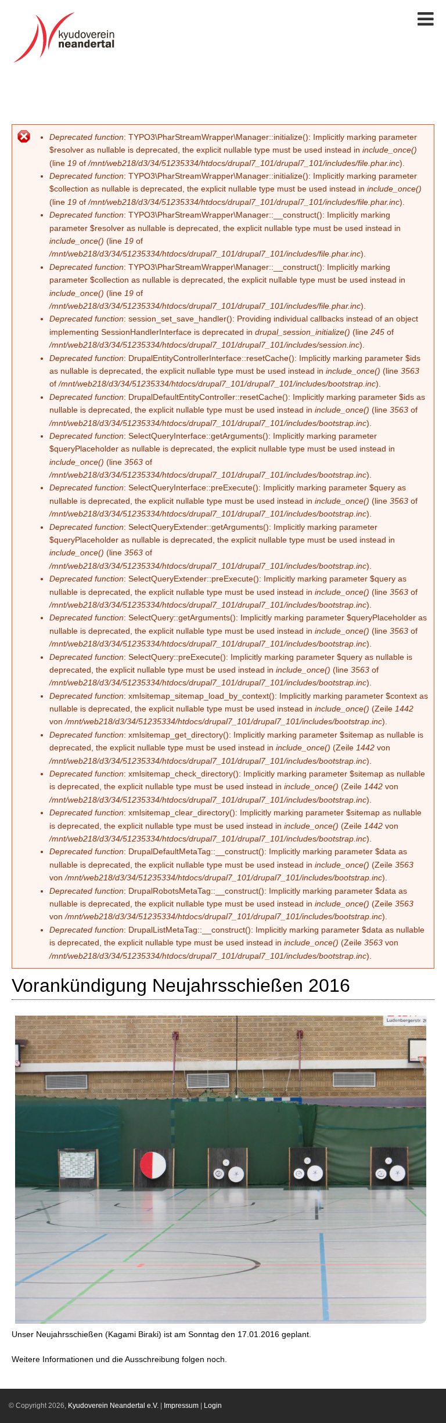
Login (213, 1406)
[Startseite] (67, 62)
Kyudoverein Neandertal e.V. (113, 1406)
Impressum (181, 1406)
